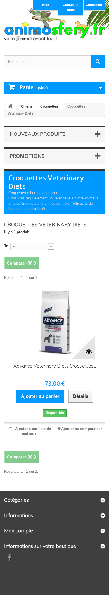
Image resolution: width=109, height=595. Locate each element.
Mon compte (18, 530)
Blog (45, 4)
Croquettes (49, 106)
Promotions (27, 156)
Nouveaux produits (38, 134)
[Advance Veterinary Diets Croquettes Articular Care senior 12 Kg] (54, 321)
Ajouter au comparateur (81, 429)
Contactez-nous (71, 7)
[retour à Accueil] (10, 106)
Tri (6, 246)
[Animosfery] (54, 30)
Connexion (94, 4)
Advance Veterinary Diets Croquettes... (54, 366)
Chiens (26, 106)
